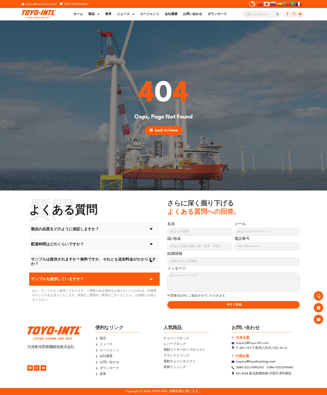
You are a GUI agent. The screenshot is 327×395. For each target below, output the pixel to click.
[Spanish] (279, 3)
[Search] (277, 14)
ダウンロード (217, 14)
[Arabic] (292, 3)
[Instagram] (294, 14)
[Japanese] (267, 3)
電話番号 (242, 239)
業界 (108, 14)
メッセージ (176, 268)
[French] (299, 3)
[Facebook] (287, 14)
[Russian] (273, 3)
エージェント (150, 14)
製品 (91, 14)
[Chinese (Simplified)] (260, 3)
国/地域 (174, 239)
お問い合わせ (192, 14)
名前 (171, 224)
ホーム (78, 14)
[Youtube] (300, 14)
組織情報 (174, 254)
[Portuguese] (286, 3)
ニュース (123, 14)
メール (240, 224)
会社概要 (171, 14)
